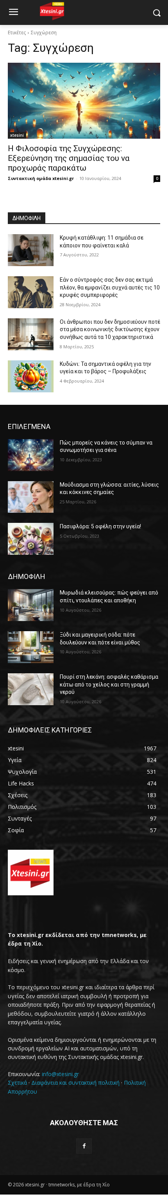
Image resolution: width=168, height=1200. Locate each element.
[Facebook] (83, 1146)
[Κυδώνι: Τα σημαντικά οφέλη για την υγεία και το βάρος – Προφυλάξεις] (31, 376)
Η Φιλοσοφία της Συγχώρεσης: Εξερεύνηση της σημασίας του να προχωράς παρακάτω (69, 158)
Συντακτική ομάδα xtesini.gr (41, 178)
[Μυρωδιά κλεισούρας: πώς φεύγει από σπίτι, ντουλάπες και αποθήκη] (31, 605)
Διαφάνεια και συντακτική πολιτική (75, 1082)
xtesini (17, 135)
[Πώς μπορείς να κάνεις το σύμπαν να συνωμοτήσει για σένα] (31, 455)
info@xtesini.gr (60, 1074)
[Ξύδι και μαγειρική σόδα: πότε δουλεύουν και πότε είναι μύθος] (31, 647)
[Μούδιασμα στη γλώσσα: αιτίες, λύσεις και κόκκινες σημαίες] (31, 497)
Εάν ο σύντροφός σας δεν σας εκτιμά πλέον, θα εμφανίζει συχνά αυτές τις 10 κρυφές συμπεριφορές (110, 287)
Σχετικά (17, 1082)
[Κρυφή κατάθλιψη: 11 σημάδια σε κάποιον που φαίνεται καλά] (31, 250)
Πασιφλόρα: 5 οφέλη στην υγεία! (100, 526)
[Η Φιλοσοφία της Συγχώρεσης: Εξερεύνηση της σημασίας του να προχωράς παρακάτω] (84, 101)
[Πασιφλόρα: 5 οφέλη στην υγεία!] (31, 539)
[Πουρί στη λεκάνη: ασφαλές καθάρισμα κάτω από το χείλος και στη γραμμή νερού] (31, 689)
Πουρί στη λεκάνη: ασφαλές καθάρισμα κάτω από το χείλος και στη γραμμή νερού (109, 684)
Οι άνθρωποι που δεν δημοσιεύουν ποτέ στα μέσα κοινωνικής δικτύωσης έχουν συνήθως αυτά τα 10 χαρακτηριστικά (110, 329)
